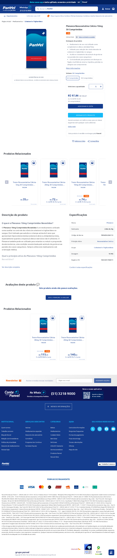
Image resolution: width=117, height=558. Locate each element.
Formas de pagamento (76, 435)
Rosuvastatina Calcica (105, 241)
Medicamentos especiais (33, 431)
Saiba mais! (72, 126)
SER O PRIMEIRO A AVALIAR (58, 297)
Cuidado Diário (55, 435)
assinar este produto (85, 115)
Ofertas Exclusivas (76, 16)
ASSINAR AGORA (102, 381)
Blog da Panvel (6, 435)
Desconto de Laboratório (104, 16)
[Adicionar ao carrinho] (33, 162)
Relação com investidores (9, 439)
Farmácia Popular (31, 446)
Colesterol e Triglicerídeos (34, 21)
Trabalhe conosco (7, 431)
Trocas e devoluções (75, 442)
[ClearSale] (76, 549)
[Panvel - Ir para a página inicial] (9, 9)
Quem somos (5, 428)
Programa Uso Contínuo (33, 442)
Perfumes (54, 442)
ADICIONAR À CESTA (85, 106)
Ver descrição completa (11, 267)
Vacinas (27, 428)
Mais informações (73, 68)
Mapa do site (73, 450)
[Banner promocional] (58, 2)
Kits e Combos (65, 16)
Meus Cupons (55, 16)
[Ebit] (88, 549)
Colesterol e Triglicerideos (103, 248)
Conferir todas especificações (80, 267)
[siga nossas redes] (92, 428)
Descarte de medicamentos (10, 446)
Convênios (29, 439)
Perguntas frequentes (76, 431)
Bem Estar (54, 439)
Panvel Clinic (55, 457)
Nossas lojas (5, 450)
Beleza (53, 428)
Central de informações (77, 428)
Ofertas (71, 446)
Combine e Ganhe (89, 16)
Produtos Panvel (56, 453)
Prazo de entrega (74, 439)
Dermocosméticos (57, 450)
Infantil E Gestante (57, 446)
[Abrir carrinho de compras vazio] (113, 8)
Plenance (110, 223)
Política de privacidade (8, 442)
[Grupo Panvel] (22, 552)
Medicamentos (18, 21)
